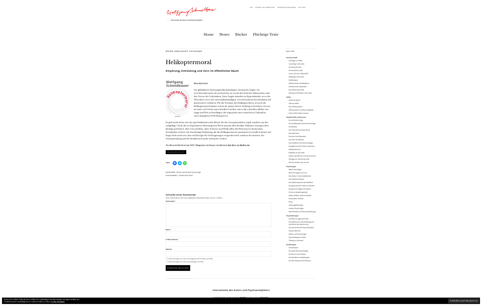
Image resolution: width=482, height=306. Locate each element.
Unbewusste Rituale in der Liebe (300, 93)
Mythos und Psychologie (297, 234)
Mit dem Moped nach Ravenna (300, 261)
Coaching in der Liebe (296, 64)
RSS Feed (302, 7)
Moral (191, 175)
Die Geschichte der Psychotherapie (301, 227)
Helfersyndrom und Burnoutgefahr (301, 110)
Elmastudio (264, 297)
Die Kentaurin (293, 248)
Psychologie (195, 51)
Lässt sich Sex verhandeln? (299, 73)
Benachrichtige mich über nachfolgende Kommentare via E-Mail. (191, 259)
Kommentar (171, 201)
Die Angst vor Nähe (295, 61)
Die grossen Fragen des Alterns (300, 189)
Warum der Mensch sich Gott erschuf (302, 156)
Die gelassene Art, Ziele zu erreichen (302, 146)
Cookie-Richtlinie (58, 302)
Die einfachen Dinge (296, 120)
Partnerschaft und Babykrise (299, 83)
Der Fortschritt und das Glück (299, 130)
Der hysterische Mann (296, 179)
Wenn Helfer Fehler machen (298, 113)
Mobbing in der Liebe (296, 77)
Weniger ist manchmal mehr (299, 159)
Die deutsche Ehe (295, 67)
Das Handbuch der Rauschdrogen (301, 143)
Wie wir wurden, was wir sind (299, 162)
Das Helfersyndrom (296, 107)
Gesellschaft (181, 51)
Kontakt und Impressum (265, 7)
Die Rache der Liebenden (298, 87)
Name (168, 230)
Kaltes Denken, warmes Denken (300, 195)
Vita (251, 7)
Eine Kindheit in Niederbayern (299, 257)
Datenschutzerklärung (286, 7)
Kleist (291, 202)
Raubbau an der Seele (297, 153)
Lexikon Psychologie (296, 208)
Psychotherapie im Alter (297, 237)
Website (169, 249)
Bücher (241, 34)
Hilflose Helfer (294, 103)
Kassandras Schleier (296, 199)
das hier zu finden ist (239, 145)
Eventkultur (293, 127)
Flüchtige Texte (266, 34)
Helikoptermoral (294, 149)
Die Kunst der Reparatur (297, 136)
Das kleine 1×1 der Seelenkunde (300, 176)
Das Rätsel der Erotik (296, 90)
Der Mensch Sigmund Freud (299, 219)
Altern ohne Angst (295, 169)
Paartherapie (293, 80)
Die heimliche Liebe (296, 70)
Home (209, 34)
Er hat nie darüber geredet (298, 192)
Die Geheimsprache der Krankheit (301, 182)
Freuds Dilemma (294, 231)
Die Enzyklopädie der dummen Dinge (302, 123)
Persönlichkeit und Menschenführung (302, 212)
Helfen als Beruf (294, 100)
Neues (224, 34)
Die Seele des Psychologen (298, 251)
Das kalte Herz (294, 133)
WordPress (244, 297)
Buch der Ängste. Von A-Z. (298, 173)
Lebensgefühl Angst (296, 205)
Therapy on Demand (296, 240)
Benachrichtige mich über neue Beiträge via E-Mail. (186, 262)
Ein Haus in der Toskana (297, 254)
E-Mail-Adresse (172, 239)
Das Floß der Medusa (296, 140)
